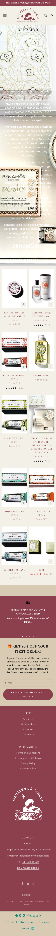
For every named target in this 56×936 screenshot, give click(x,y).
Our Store (28, 719)
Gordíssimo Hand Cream (14, 571)
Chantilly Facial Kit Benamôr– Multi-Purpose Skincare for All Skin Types (42, 445)
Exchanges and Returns (28, 758)
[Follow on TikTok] (33, 883)
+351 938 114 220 (30, 862)
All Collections (28, 724)
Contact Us (28, 734)
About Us (28, 729)
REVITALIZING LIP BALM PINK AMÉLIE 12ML (14, 316)
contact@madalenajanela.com (31, 855)
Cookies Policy (28, 768)
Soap (41, 569)
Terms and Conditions (28, 752)
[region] (28, 616)
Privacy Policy (28, 763)
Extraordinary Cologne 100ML (41, 314)
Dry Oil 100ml (41, 375)
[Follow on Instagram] (28, 883)
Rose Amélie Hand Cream (14, 377)
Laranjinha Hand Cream (41, 513)
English (26, 895)
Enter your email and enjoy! (28, 694)
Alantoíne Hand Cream (14, 440)
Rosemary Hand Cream (14, 513)
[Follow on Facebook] (22, 883)
